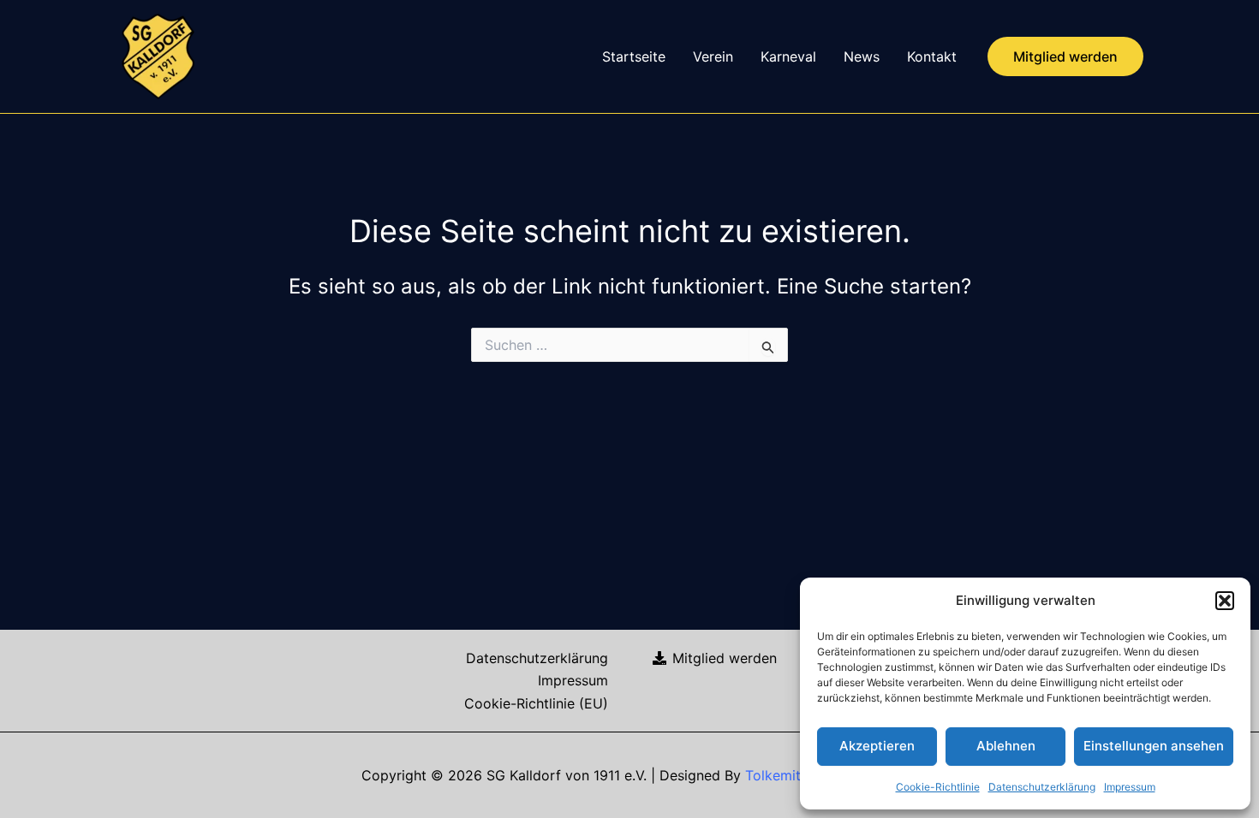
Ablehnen (1005, 746)
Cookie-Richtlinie (938, 786)
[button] (1224, 600)
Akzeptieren (877, 746)
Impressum (1129, 786)
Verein (713, 56)
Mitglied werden (722, 658)
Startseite (633, 56)
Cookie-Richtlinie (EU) (536, 703)
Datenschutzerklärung (1041, 786)
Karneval (788, 56)
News (862, 56)
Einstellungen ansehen (1153, 746)
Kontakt (932, 56)
